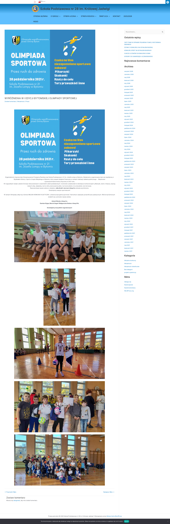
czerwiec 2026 (129, 74)
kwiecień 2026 (128, 80)
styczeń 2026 (128, 86)
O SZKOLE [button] (54, 16)
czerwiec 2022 (129, 209)
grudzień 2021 (128, 227)
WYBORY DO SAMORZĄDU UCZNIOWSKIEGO (138, 56)
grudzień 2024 (129, 122)
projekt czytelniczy (130, 272)
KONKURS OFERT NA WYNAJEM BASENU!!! (137, 50)
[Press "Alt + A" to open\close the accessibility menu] (167, 2)
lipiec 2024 (127, 137)
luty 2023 (127, 185)
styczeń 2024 (128, 152)
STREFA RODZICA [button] (87, 16)
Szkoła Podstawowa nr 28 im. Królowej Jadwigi (75, 9)
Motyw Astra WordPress (114, 516)
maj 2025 (127, 107)
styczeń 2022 (128, 224)
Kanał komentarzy (129, 288)
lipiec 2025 (127, 101)
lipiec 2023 (127, 170)
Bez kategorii (128, 269)
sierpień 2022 (128, 203)
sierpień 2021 (128, 239)
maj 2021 (127, 245)
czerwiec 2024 (129, 140)
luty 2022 (127, 221)
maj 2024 (127, 143)
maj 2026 (127, 77)
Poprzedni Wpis (10, 492)
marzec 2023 (128, 182)
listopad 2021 (128, 230)
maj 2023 (127, 176)
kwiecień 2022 (128, 215)
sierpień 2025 (128, 98)
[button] (59, 16)
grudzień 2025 (128, 89)
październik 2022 (129, 197)
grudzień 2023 (129, 155)
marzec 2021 (128, 251)
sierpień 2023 (128, 167)
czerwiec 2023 (129, 173)
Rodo (35, 21)
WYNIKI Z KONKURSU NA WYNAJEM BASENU (138, 47)
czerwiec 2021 (128, 242)
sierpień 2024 (128, 134)
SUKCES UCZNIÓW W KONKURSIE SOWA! (137, 53)
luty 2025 (127, 116)
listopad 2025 (128, 92)
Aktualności (21, 101)
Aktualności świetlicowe (131, 266)
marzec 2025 (128, 113)
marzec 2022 (128, 218)
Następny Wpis (108, 492)
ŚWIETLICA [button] (103, 16)
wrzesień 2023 (129, 164)
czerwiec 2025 (129, 104)
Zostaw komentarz (10, 101)
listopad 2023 (128, 158)
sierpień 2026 (128, 71)
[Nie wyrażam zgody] (168, 521)
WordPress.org (129, 291)
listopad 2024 (128, 125)
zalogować (16, 500)
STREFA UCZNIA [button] (69, 16)
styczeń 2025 (128, 119)
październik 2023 (129, 161)
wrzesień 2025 (129, 95)
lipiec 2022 (127, 206)
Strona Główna (40, 16)
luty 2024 (127, 149)
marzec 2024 (128, 146)
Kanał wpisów (128, 285)
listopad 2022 (128, 194)
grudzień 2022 (128, 191)
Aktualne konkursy (130, 260)
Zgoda (126, 521)
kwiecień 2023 (129, 179)
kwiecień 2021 (128, 248)
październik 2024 (129, 128)
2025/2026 (128, 16)
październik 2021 (129, 233)
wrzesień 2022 (129, 200)
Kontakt (116, 16)
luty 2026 (127, 83)
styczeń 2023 (128, 188)
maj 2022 (127, 212)
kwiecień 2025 (128, 110)
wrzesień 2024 (129, 131)
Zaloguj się (127, 282)
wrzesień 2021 (128, 236)
